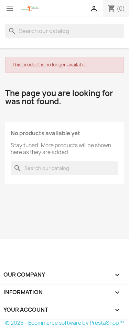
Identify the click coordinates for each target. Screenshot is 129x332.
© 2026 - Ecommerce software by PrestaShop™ (64, 322)
